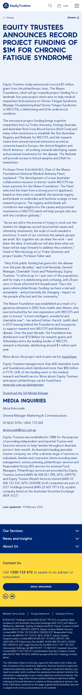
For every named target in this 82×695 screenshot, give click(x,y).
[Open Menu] (77, 5)
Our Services (13, 531)
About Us (10, 546)
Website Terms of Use (14, 613)
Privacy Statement (40, 613)
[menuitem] (41, 531)
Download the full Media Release (25, 393)
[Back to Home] (17, 6)
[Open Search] (50, 5)
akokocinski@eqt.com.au (19, 430)
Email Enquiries (41, 587)
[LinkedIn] (5, 596)
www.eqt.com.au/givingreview (23, 385)
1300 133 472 (21, 572)
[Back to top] (75, 536)
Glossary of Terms (64, 613)
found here (69, 357)
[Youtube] (12, 596)
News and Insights (17, 538)
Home (10, 17)
